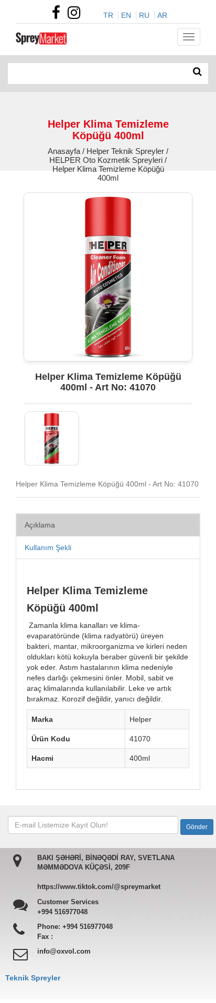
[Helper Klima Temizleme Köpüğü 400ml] (52, 438)
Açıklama (40, 525)
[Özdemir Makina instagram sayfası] (76, 15)
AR (162, 15)
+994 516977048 (62, 912)
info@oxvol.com (64, 951)
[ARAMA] (197, 72)
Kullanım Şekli (48, 547)
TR (108, 15)
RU (144, 15)
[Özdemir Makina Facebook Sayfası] (59, 15)
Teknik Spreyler (32, 978)
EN (126, 15)
